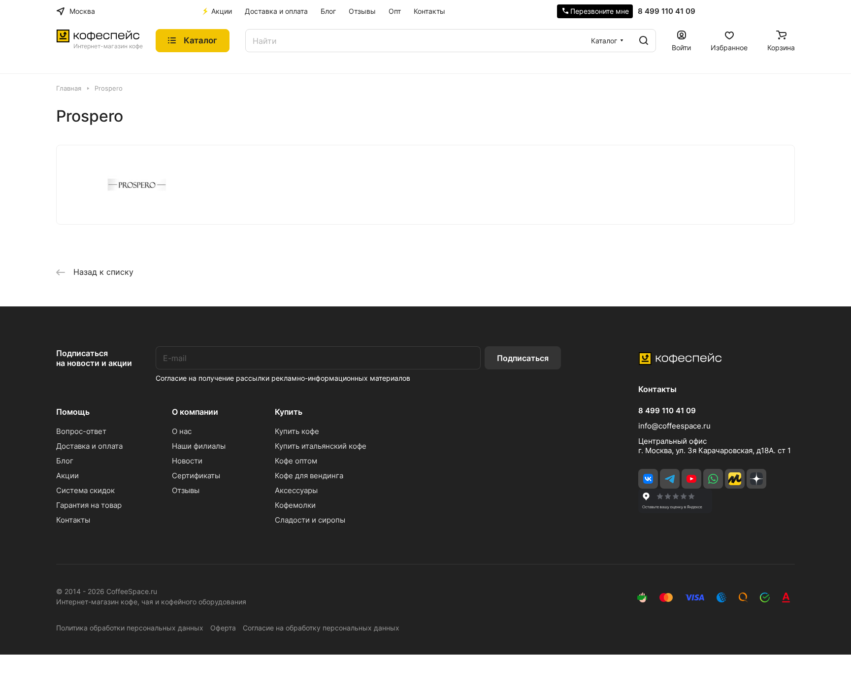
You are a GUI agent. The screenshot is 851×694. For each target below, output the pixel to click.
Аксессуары (296, 490)
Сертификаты (196, 475)
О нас (182, 431)
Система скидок (85, 490)
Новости (187, 460)
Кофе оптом (296, 460)
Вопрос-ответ (81, 431)
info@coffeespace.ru (674, 425)
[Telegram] (670, 479)
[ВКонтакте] (648, 479)
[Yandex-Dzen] (756, 479)
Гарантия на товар (89, 505)
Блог (64, 460)
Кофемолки (295, 505)
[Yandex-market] (735, 479)
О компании (195, 412)
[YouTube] (691, 479)
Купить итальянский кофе (320, 446)
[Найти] (643, 40)
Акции (67, 475)
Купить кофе (297, 431)
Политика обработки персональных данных (129, 628)
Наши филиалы (199, 446)
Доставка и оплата (89, 446)
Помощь (73, 412)
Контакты (73, 520)
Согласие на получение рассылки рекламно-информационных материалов (283, 378)
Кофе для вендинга (309, 475)
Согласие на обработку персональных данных (321, 628)
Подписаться (523, 358)
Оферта (223, 628)
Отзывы (185, 490)
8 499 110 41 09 (666, 11)
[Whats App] (713, 479)
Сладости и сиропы (310, 520)
